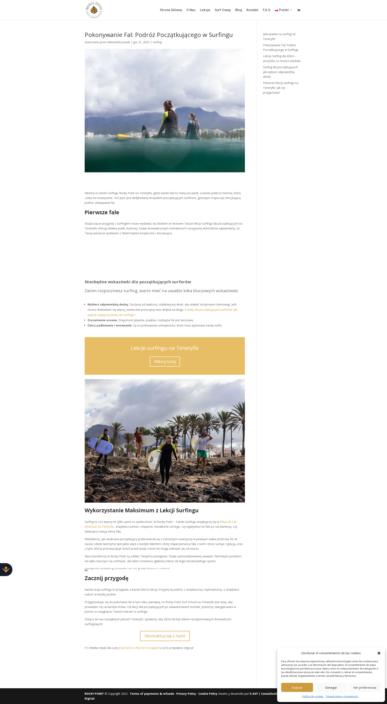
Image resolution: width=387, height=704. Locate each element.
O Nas (191, 10)
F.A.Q (266, 10)
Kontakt (252, 10)
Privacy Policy (186, 694)
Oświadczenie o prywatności (342, 696)
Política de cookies (313, 696)
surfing (157, 42)
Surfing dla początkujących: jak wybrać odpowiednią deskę (280, 72)
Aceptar (297, 687)
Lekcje (205, 10)
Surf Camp (223, 10)
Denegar (331, 687)
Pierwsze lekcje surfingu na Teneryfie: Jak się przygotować (280, 87)
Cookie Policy (207, 694)
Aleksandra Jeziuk (118, 42)
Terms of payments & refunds (152, 694)
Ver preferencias (365, 687)
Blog (238, 10)
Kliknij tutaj (165, 361)
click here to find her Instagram (139, 648)
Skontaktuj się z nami (165, 636)
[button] (379, 653)
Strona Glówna (171, 10)
